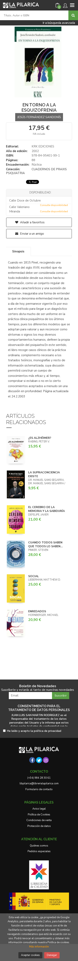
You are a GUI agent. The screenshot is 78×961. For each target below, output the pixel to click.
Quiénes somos (39, 846)
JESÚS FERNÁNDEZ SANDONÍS (39, 117)
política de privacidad (47, 731)
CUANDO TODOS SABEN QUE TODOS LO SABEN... (45, 544)
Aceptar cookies (30, 955)
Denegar (52, 955)
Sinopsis (18, 251)
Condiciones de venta (39, 820)
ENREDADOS (37, 611)
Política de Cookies (39, 814)
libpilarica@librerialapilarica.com (39, 783)
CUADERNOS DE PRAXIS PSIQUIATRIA (36, 171)
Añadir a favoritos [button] (32, 222)
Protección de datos (39, 826)
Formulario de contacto (39, 789)
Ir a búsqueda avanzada (59, 23)
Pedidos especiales (39, 851)
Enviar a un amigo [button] (31, 233)
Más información (39, 946)
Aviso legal (39, 809)
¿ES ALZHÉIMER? (39, 438)
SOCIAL (33, 576)
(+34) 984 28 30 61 (39, 778)
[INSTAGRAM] (46, 760)
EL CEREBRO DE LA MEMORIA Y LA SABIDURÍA (46, 509)
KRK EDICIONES (43, 146)
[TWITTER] (39, 760)
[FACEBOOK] (32, 760)
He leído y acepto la (34, 731)
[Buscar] (73, 15)
